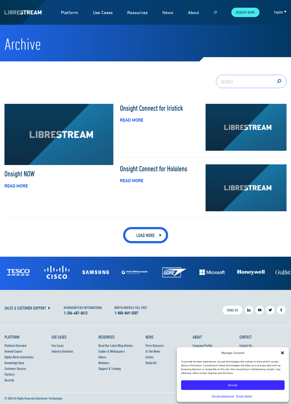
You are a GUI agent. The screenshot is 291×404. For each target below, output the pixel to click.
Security (9, 380)
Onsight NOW (19, 173)
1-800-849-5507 (126, 313)
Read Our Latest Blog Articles (115, 345)
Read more (16, 185)
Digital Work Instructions (19, 357)
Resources (137, 12)
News (167, 12)
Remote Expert (13, 351)
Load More (145, 235)
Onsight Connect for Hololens (153, 168)
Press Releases (155, 345)
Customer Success (15, 368)
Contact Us (245, 345)
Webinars (103, 363)
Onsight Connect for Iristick (151, 108)
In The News (153, 351)
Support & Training (109, 368)
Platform (69, 12)
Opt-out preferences (223, 396)
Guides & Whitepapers (111, 351)
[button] (282, 353)
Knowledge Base (14, 363)
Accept (233, 385)
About (193, 12)
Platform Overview (15, 345)
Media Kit (151, 363)
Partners (9, 374)
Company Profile (202, 345)
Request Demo (245, 12)
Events (149, 357)
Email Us (232, 310)
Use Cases (103, 12)
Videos (102, 357)
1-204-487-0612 (76, 313)
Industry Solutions (62, 351)
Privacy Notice (244, 396)
